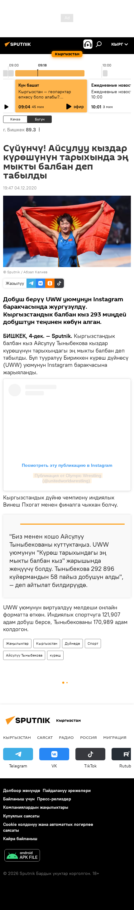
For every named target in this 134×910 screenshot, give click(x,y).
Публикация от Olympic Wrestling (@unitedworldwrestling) (69, 478)
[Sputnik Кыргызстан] (18, 46)
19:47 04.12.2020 (20, 188)
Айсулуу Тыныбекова (24, 655)
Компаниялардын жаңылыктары (35, 807)
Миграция (115, 737)
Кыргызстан (46, 643)
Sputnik (13, 272)
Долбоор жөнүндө (21, 790)
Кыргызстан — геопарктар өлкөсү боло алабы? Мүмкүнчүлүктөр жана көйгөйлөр (44, 99)
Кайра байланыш (20, 838)
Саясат (45, 737)
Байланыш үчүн (19, 799)
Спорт (93, 643)
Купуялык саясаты (21, 816)
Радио (66, 737)
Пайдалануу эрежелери (67, 790)
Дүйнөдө (72, 643)
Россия (88, 737)
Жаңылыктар (17, 643)
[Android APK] (22, 856)
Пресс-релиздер (54, 799)
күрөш (55, 655)
